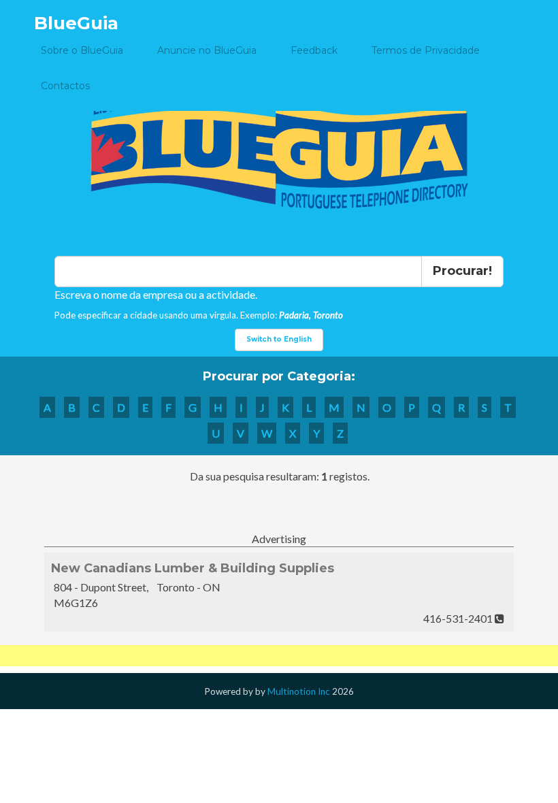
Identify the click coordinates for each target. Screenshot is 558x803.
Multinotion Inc (298, 691)
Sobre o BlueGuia (82, 50)
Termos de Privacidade (426, 50)
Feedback (314, 50)
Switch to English (279, 339)
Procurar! (462, 270)
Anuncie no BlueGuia (207, 50)
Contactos (65, 86)
